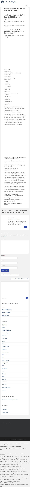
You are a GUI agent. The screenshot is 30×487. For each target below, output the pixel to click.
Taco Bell (4, 384)
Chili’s (3, 341)
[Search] (27, 298)
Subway (4, 379)
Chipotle (4, 344)
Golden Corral (5, 354)
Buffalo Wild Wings (6, 330)
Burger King (4, 333)
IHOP (3, 357)
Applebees (4, 324)
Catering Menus (5, 315)
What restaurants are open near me (10, 399)
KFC (3, 365)
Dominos (4, 349)
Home (3, 307)
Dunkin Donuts (5, 352)
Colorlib (14, 439)
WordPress (23, 439)
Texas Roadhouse (6, 387)
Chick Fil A (4, 338)
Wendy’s (4, 390)
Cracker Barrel (5, 346)
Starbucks (4, 382)
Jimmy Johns (5, 363)
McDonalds (4, 368)
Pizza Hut (4, 371)
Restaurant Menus (6, 312)
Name (3, 255)
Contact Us (4, 409)
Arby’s (3, 327)
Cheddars (4, 335)
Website (3, 265)
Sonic (3, 376)
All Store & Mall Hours (7, 309)
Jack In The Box (5, 360)
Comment (3, 239)
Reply (25, 226)
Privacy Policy (5, 412)
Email (2, 260)
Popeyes (4, 373)
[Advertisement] (15, 53)
